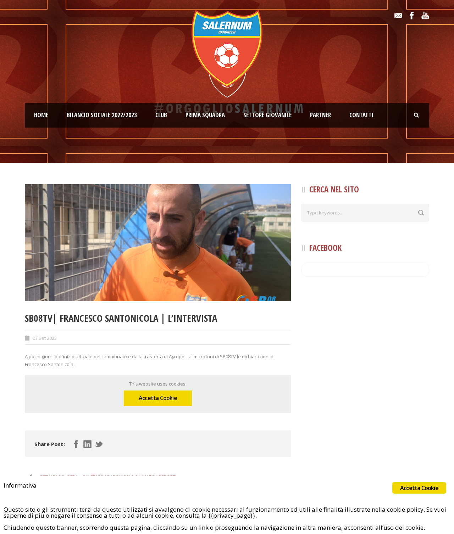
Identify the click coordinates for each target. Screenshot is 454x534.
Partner (320, 115)
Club (161, 115)
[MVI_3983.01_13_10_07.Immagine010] (158, 242)
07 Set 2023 (45, 338)
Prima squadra (205, 115)
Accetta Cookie (158, 398)
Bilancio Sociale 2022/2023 (102, 115)
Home (41, 115)
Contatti (361, 115)
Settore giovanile (267, 115)
